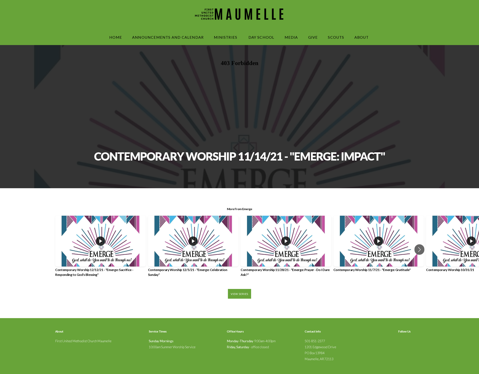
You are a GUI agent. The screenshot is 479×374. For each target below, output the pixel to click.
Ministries (226, 37)
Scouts (336, 37)
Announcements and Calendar (168, 37)
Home (115, 37)
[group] (100, 249)
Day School (261, 37)
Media (291, 37)
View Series (239, 294)
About (362, 37)
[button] (419, 249)
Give (313, 37)
